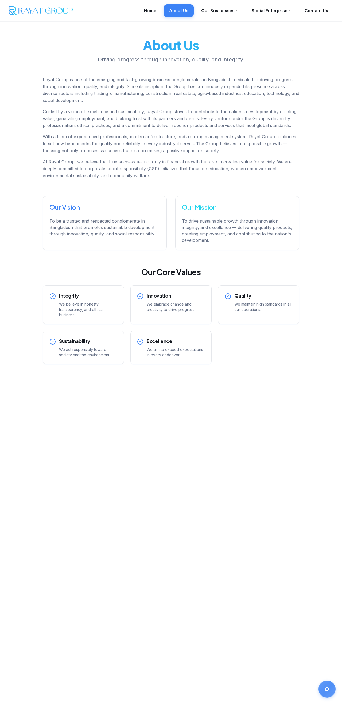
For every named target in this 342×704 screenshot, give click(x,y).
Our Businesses (218, 10)
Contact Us (316, 10)
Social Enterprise (269, 10)
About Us (178, 10)
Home (150, 10)
